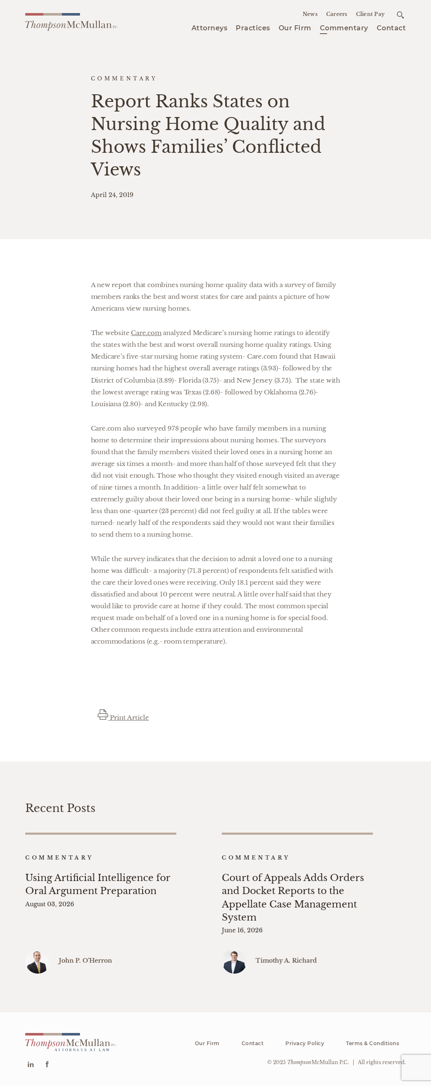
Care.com (146, 333)
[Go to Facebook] (47, 1065)
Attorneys (210, 28)
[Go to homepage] (71, 22)
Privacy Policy (304, 1043)
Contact (391, 28)
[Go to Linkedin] (30, 1065)
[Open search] (400, 15)
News (310, 14)
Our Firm (295, 28)
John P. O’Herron (85, 960)
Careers (337, 14)
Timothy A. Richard (286, 960)
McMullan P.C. (318, 1062)
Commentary (344, 28)
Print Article (128, 717)
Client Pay (370, 14)
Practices (253, 28)
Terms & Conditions (372, 1043)
